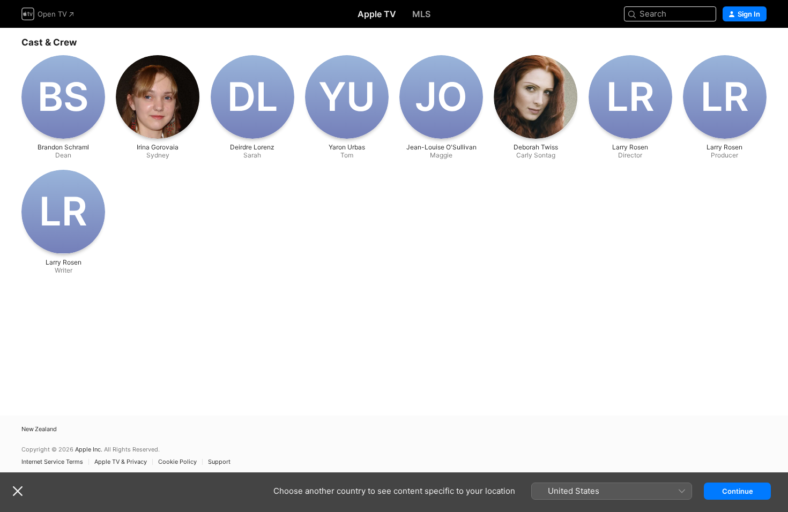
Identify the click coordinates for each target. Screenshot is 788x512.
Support (219, 462)
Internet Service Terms (52, 462)
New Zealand (39, 429)
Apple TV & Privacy (120, 462)
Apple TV (377, 14)
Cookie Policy (177, 462)
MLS (421, 14)
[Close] (18, 491)
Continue (737, 491)
